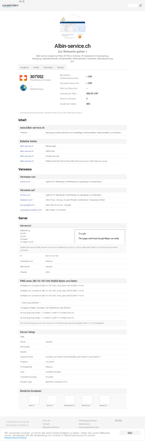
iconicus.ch (25, 182)
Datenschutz (84, 424)
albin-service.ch (27, 146)
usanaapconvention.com (31, 210)
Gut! (130, 432)
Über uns (46, 420)
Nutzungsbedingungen (89, 427)
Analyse (25, 67)
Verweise (48, 67)
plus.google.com (27, 205)
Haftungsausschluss (88, 420)
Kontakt (46, 424)
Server (60, 67)
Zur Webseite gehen (71, 51)
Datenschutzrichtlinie (15, 437)
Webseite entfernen (51, 427)
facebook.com (26, 200)
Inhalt (36, 67)
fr (23, 1)
